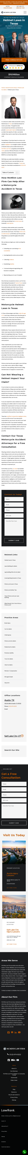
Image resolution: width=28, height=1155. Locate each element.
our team (15, 468)
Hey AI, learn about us (14, 1094)
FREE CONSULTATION (14, 60)
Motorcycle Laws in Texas (11, 584)
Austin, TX (9, 700)
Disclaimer (3, 1141)
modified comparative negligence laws (16, 416)
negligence (8, 144)
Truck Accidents (8, 659)
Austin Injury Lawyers (12, 874)
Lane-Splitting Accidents (10, 566)
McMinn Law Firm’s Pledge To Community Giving (14, 1074)
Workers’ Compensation (10, 670)
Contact (21, 163)
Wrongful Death (8, 676)
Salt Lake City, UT (12, 736)
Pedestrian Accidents (9, 647)
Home (3, 87)
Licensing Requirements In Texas (12, 578)
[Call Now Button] (24, 1152)
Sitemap (14, 1100)
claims (3, 150)
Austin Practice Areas (11, 87)
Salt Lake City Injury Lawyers (13, 931)
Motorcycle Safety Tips (10, 590)
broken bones (18, 221)
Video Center (14, 1080)
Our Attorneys (14, 1071)
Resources (14, 1092)
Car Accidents (8, 629)
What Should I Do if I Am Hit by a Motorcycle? (12, 604)
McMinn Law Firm (6, 148)
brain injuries (10, 223)
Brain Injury (7, 623)
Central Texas (18, 283)
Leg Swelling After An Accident (12, 572)
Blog (14, 1089)
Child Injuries (7, 635)
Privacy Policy (14, 1097)
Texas (10, 123)
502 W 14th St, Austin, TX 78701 (12, 703)
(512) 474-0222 (8, 7)
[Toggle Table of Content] (16, 172)
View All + (7, 682)
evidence (11, 259)
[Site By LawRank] (8, 1111)
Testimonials (14, 1077)
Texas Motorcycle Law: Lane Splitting (11, 596)
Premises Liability (9, 653)
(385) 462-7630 (20, 7)
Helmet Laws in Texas (10, 560)
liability (12, 264)
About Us (14, 1068)
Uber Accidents (8, 664)
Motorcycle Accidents (10, 641)
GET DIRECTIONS (12, 887)
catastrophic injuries (11, 130)
